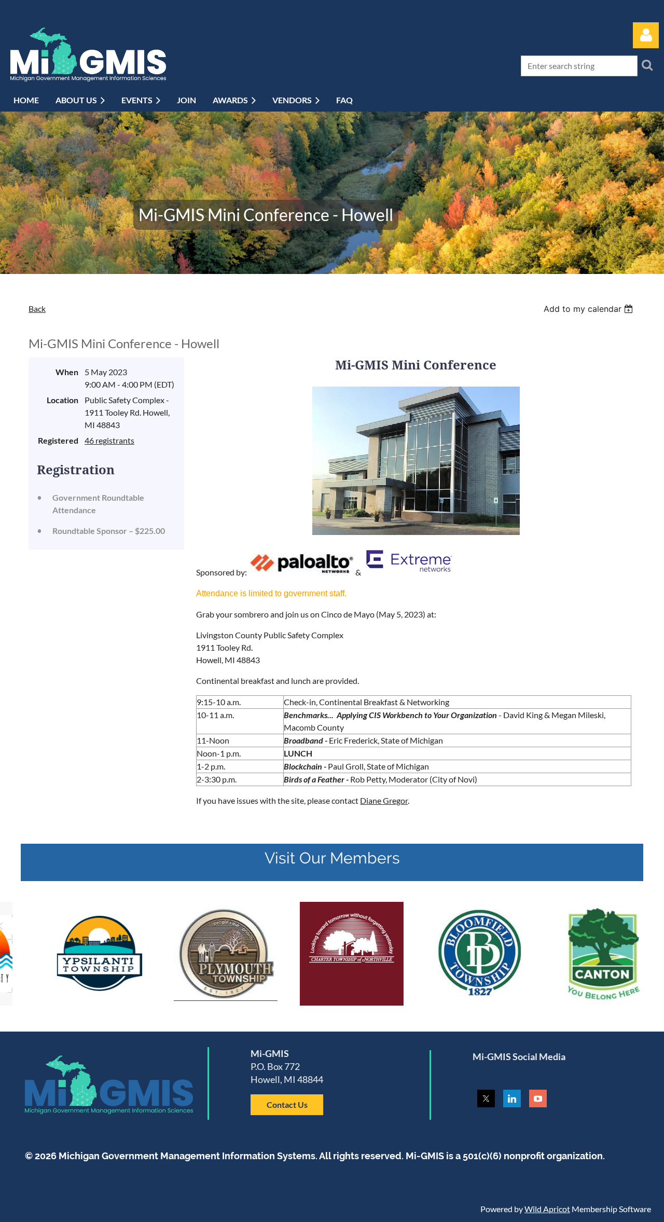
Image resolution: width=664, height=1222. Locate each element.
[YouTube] (538, 1098)
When (67, 372)
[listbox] (589, 309)
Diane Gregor (384, 800)
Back (37, 308)
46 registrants (109, 440)
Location (62, 400)
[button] (287, 1104)
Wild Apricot (547, 1209)
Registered (58, 440)
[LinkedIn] (512, 1098)
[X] (486, 1098)
